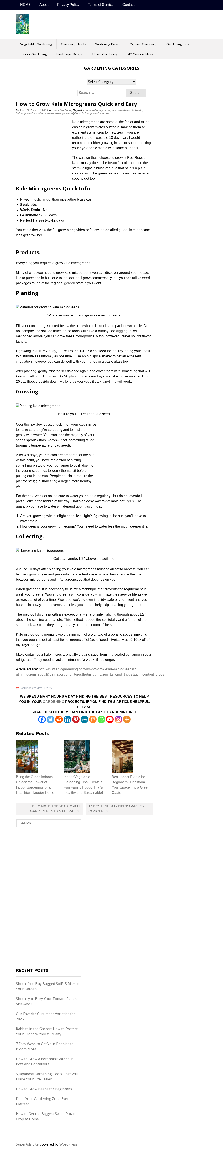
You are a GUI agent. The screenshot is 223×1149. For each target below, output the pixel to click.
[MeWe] (84, 719)
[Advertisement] (43, 148)
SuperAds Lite (27, 1144)
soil (120, 143)
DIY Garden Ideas (140, 54)
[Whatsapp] (101, 719)
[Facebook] (42, 719)
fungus (128, 501)
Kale (75, 122)
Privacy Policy (68, 5)
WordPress (68, 1144)
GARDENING (53, 702)
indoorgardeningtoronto (96, 113)
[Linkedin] (67, 719)
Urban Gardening (105, 54)
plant (73, 376)
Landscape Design (69, 54)
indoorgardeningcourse (96, 110)
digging (122, 331)
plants (91, 496)
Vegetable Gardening (36, 44)
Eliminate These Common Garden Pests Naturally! (55, 808)
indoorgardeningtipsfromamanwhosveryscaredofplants (48, 113)
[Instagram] (118, 719)
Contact (128, 5)
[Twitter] (50, 719)
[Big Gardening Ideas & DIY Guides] (22, 31)
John (22, 110)
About (44, 5)
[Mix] (93, 719)
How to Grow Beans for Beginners (44, 1088)
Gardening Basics (108, 44)
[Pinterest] (76, 719)
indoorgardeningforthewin (127, 110)
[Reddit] (59, 719)
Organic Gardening (143, 44)
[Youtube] (110, 719)
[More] (127, 719)
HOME (25, 5)
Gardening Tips (177, 44)
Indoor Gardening (33, 54)
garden (69, 283)
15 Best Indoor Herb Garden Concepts (116, 808)
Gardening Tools (73, 44)
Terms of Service (101, 5)
